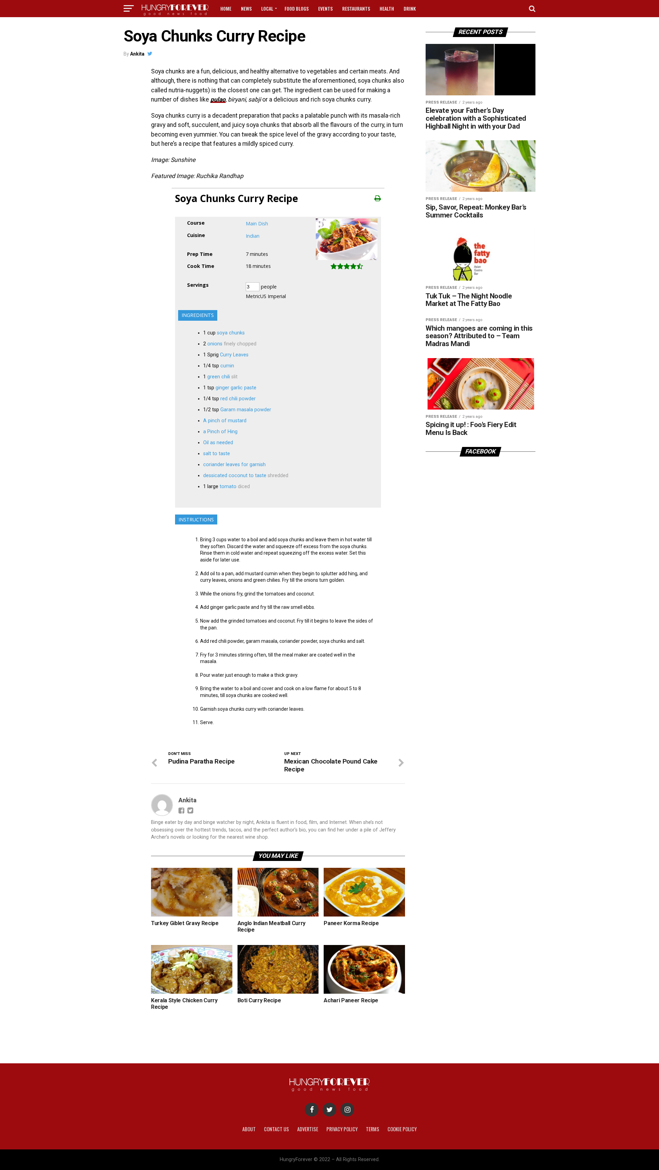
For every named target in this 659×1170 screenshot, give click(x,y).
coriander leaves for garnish (234, 465)
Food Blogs (297, 8)
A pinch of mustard (224, 421)
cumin (227, 366)
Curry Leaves (234, 355)
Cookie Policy (402, 1129)
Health (387, 8)
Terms (372, 1129)
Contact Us (276, 1129)
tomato (228, 486)
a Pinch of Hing (220, 432)
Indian (252, 236)
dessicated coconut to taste (234, 475)
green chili (218, 377)
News (246, 8)
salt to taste (216, 454)
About (249, 1129)
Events (325, 8)
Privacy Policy (342, 1129)
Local (267, 8)
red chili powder (238, 399)
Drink (410, 8)
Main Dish (257, 223)
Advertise (307, 1129)
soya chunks (231, 333)
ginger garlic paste (236, 388)
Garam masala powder (245, 410)
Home (225, 8)
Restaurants (356, 8)
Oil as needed (218, 443)
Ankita (137, 54)
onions (214, 344)
